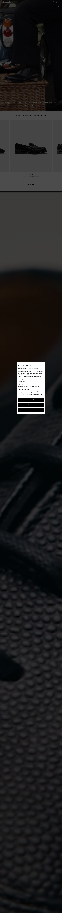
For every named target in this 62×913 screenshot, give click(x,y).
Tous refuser (31, 405)
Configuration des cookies (31, 410)
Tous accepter (31, 399)
